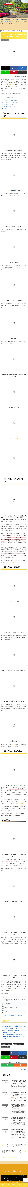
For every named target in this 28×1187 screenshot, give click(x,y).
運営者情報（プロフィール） (14, 1180)
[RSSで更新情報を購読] (20, 1064)
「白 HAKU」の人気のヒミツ (9, 102)
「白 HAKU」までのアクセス (9, 100)
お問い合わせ (7, 1178)
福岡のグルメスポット (7, 1044)
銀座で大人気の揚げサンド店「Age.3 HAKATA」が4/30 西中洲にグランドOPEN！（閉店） (14, 1036)
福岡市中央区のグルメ (18, 1044)
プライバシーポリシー (20, 1178)
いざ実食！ (5, 108)
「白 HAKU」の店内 (7, 104)
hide (12, 97)
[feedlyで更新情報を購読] (7, 1064)
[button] (22, 72)
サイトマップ (21, 1175)
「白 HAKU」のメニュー (8, 106)
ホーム (7, 1175)
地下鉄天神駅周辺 (6, 1046)
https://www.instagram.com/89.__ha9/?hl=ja (13, 1015)
